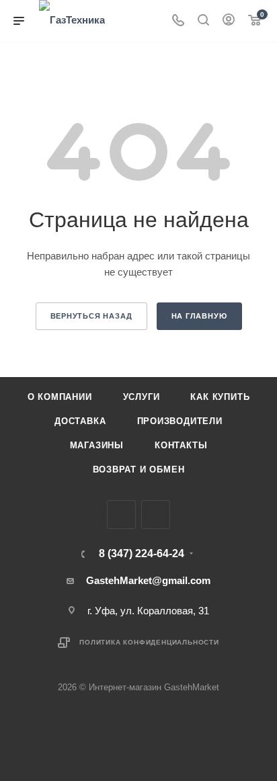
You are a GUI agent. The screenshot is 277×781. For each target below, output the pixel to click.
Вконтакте (121, 514)
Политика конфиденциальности (149, 642)
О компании (60, 397)
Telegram (155, 514)
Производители (180, 421)
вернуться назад (91, 316)
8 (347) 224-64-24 (141, 553)
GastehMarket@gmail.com (148, 580)
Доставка (80, 421)
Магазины (97, 445)
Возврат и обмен (139, 469)
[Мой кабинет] (229, 21)
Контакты (181, 445)
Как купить (219, 397)
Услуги (141, 397)
